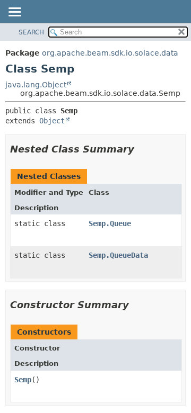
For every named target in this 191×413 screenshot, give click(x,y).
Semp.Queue (110, 223)
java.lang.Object (35, 84)
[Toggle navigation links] (14, 12)
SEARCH (31, 32)
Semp (22, 379)
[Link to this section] (141, 149)
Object (52, 120)
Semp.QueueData (118, 255)
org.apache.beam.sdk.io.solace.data (110, 53)
